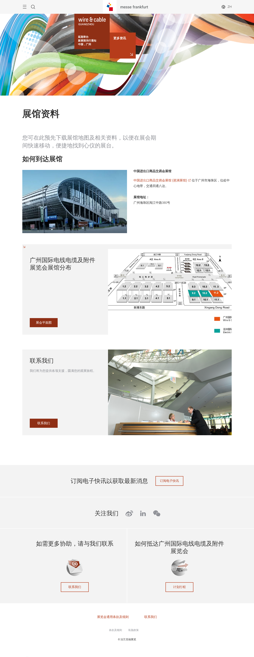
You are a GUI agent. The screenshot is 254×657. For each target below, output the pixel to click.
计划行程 (179, 587)
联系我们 (74, 587)
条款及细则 (115, 630)
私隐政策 (133, 630)
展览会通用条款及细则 (113, 617)
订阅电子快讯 (169, 481)
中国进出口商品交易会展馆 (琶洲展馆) (160, 180)
